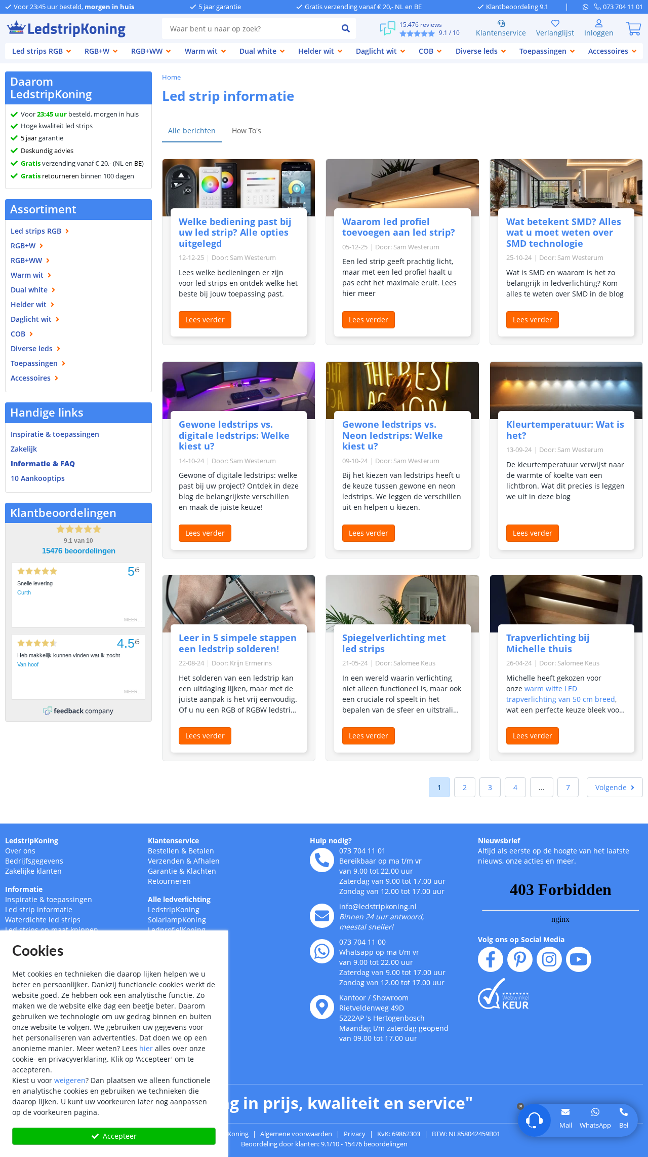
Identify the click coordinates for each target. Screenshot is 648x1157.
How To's (246, 130)
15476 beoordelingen (78, 551)
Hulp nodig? (331, 840)
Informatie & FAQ (43, 463)
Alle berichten (192, 130)
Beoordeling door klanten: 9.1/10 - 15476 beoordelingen (324, 1143)
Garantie (162, 871)
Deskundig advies (47, 150)
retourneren (50, 175)
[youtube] (578, 959)
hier (146, 1048)
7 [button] (568, 787)
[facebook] (490, 959)
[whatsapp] (588, 6)
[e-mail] (322, 916)
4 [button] (515, 787)
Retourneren (169, 881)
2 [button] (465, 787)
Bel (623, 1125)
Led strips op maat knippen (51, 930)
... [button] (542, 787)
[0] (633, 28)
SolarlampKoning (177, 919)
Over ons (20, 850)
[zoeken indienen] (346, 28)
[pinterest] (520, 959)
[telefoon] (322, 860)
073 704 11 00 (362, 942)
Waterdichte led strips (42, 919)
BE (138, 163)
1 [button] (439, 787)
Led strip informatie (38, 909)
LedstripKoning (31, 840)
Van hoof (27, 664)
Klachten (201, 871)
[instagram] (549, 959)
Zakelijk (24, 449)
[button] (615, 787)
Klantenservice (501, 33)
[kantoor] (322, 1007)
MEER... (133, 619)
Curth (24, 592)
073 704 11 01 (362, 850)
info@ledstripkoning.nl (378, 906)
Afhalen (206, 861)
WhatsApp (595, 1125)
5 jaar (29, 137)
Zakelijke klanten (33, 871)
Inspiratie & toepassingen (48, 899)
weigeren (70, 1080)
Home (171, 77)
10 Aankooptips (38, 478)
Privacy (355, 1133)
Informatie (24, 889)
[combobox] (249, 28)
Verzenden (166, 861)
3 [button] (490, 787)
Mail (565, 1125)
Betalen (201, 850)
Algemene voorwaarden (296, 1133)
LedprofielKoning (177, 930)
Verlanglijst (555, 33)
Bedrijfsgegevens (34, 861)
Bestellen (163, 850)
